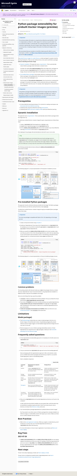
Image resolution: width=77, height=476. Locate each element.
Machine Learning (38, 20)
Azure (32, 20)
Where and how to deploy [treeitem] (8, 50)
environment (27, 129)
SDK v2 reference (29, 54)
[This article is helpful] (72, 37)
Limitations (65, 26)
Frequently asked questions (68, 28)
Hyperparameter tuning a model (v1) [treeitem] (8, 55)
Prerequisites (65, 22)
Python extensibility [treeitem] (8, 85)
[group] (39, 346)
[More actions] (58, 20)
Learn (19, 20)
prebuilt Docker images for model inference (30, 58)
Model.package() (26, 320)
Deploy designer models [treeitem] (8, 95)
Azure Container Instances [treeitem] (8, 60)
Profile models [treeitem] (6, 66)
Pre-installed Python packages (27, 74)
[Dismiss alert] (75, 2)
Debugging (23, 385)
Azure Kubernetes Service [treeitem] (8, 58)
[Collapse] (15, 19)
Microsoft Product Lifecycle (37, 14)
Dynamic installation (25, 64)
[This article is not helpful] (74, 37)
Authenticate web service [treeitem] (8, 74)
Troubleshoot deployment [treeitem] (8, 69)
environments (45, 107)
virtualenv (38, 222)
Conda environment (24, 310)
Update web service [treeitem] (7, 64)
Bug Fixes (64, 31)
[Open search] (71, 10)
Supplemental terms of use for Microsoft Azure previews (32, 96)
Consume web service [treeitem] (7, 77)
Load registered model (31, 422)
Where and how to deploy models (35, 109)
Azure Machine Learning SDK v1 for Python (35, 34)
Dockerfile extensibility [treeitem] (8, 87)
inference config (35, 407)
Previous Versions (25, 20)
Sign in (74, 10)
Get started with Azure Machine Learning (29, 106)
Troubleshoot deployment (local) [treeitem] (8, 72)
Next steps (65, 33)
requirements (43, 64)
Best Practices (65, 30)
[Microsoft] (2, 10)
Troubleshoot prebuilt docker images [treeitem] (8, 90)
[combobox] (8, 22)
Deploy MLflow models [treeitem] (7, 62)
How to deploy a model (43, 452)
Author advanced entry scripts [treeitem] (8, 80)
